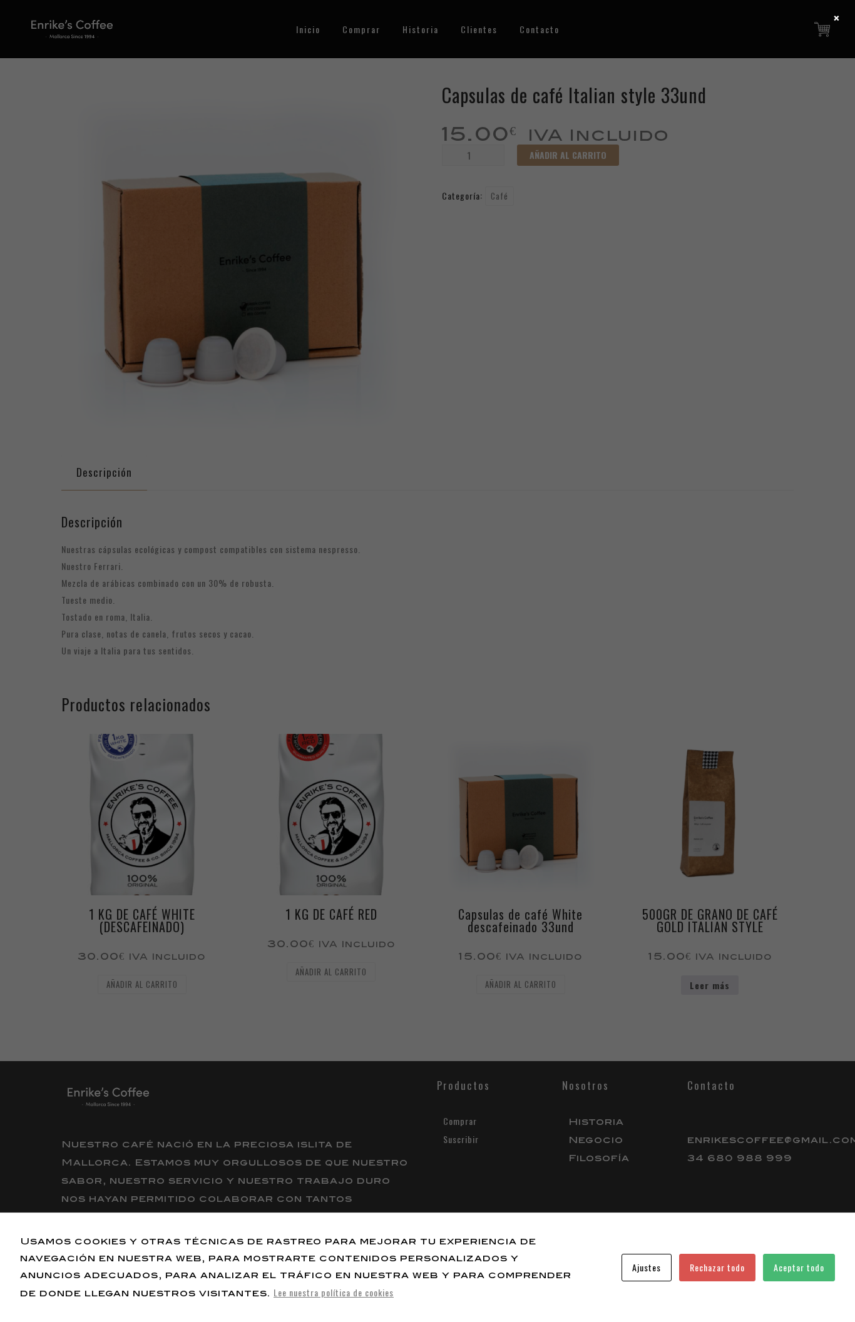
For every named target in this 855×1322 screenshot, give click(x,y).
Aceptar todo (799, 1267)
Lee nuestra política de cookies (334, 1292)
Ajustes (646, 1267)
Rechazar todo (717, 1267)
